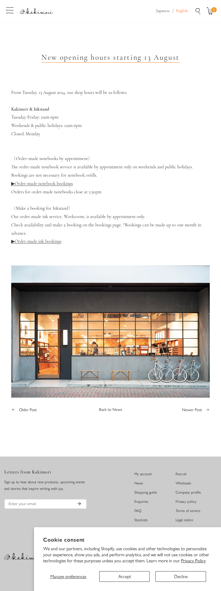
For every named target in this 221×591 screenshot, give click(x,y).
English (182, 11)
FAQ (138, 511)
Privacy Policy (193, 560)
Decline (181, 576)
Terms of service (188, 511)
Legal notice (184, 520)
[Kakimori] (36, 11)
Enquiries (141, 501)
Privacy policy (186, 501)
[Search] (198, 11)
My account (143, 474)
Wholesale (183, 483)
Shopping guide (145, 492)
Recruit (181, 474)
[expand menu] (9, 9)
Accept (124, 576)
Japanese (163, 11)
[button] (211, 11)
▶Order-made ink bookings (36, 241)
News (138, 483)
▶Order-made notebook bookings (42, 184)
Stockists (141, 520)
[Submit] (79, 503)
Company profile (188, 492)
